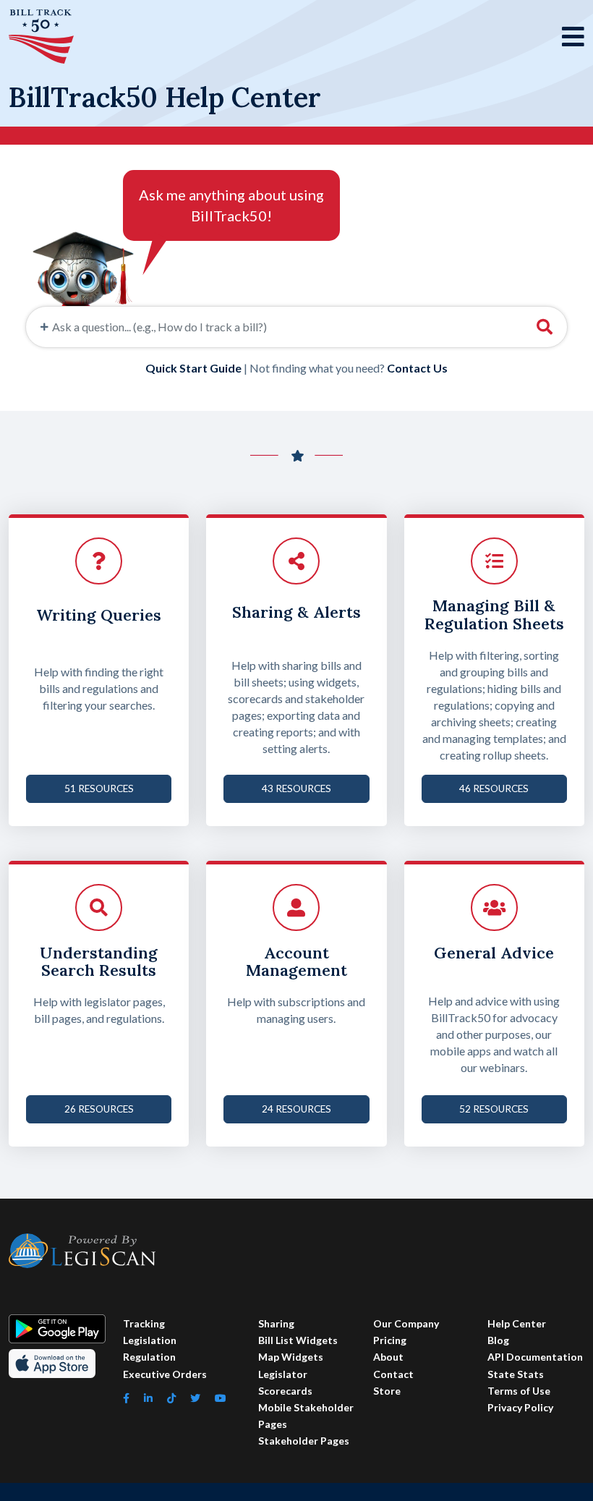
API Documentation (535, 1357)
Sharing (276, 1323)
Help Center (516, 1323)
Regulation (149, 1357)
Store (387, 1391)
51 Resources (99, 788)
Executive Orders (165, 1374)
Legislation (149, 1340)
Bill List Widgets (298, 1340)
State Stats (515, 1374)
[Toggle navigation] (573, 36)
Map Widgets (290, 1357)
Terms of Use (518, 1391)
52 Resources (494, 1109)
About (388, 1357)
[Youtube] (220, 1398)
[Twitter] (195, 1398)
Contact (393, 1374)
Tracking (144, 1323)
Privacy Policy (520, 1407)
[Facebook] (126, 1398)
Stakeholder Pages (303, 1440)
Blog (498, 1340)
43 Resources (296, 788)
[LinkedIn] (148, 1398)
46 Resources (494, 788)
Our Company (406, 1323)
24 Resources (296, 1109)
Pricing (389, 1340)
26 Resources (99, 1109)
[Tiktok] (171, 1398)
